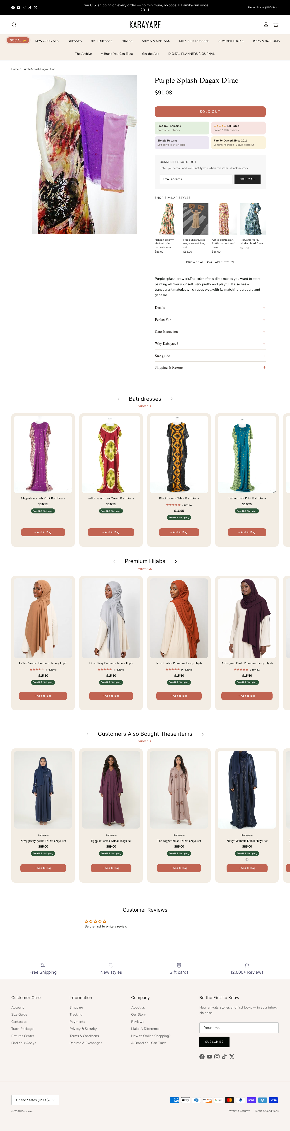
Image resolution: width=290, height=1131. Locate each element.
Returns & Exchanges (86, 1043)
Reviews (137, 1021)
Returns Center (22, 1036)
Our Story (138, 1014)
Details (160, 307)
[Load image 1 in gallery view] (84, 154)
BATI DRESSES (102, 41)
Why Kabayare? (166, 343)
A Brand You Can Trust (117, 54)
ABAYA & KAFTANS (156, 41)
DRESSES (75, 41)
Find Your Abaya (23, 1043)
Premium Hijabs (145, 561)
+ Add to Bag (42, 532)
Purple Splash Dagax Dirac (38, 69)
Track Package (22, 1028)
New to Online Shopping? (151, 1036)
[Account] (265, 24)
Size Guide (19, 1014)
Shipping (76, 1007)
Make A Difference (145, 1028)
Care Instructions (167, 331)
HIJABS (127, 41)
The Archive (83, 54)
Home (15, 69)
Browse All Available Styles (210, 262)
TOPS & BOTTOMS (266, 41)
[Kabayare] (145, 25)
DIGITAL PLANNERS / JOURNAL (191, 54)
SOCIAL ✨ (18, 40)
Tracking (76, 1014)
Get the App (150, 54)
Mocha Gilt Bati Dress (42, 1112)
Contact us (19, 1021)
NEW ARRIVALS (47, 41)
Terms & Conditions (84, 1036)
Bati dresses (145, 399)
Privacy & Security (83, 1028)
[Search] (14, 24)
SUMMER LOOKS (231, 41)
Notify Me (247, 179)
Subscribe (214, 1042)
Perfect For (163, 319)
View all (145, 406)
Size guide (162, 355)
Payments (77, 1021)
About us (138, 1007)
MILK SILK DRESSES (194, 41)
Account (17, 1007)
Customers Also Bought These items (145, 734)
